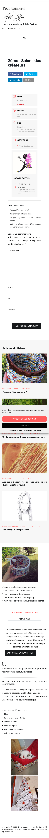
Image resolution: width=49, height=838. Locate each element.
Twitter (31, 74)
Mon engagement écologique (13, 526)
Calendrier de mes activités (14, 718)
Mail (30, 80)
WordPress (9, 831)
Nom (10, 287)
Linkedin (16, 80)
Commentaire (14, 251)
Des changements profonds (20, 214)
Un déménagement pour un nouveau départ (25, 219)
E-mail (11, 298)
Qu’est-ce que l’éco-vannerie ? (15, 710)
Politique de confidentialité (32, 430)
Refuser (24, 425)
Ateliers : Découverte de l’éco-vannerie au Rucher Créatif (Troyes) (25, 225)
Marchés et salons (26, 146)
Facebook (16, 74)
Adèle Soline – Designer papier (19, 689)
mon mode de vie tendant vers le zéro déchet (24, 600)
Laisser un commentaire (26, 326)
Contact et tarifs (10, 722)
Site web (11, 310)
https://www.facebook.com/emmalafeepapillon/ (26, 191)
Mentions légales (10, 725)
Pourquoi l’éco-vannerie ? (19, 210)
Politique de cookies (15, 430)
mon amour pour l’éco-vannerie (18, 590)
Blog (6, 714)
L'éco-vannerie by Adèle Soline (19, 24)
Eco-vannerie (7, 389)
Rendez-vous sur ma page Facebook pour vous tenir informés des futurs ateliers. (24, 670)
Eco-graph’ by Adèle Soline (17, 696)
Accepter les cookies (24, 419)
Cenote (24, 829)
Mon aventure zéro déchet (12, 433)
